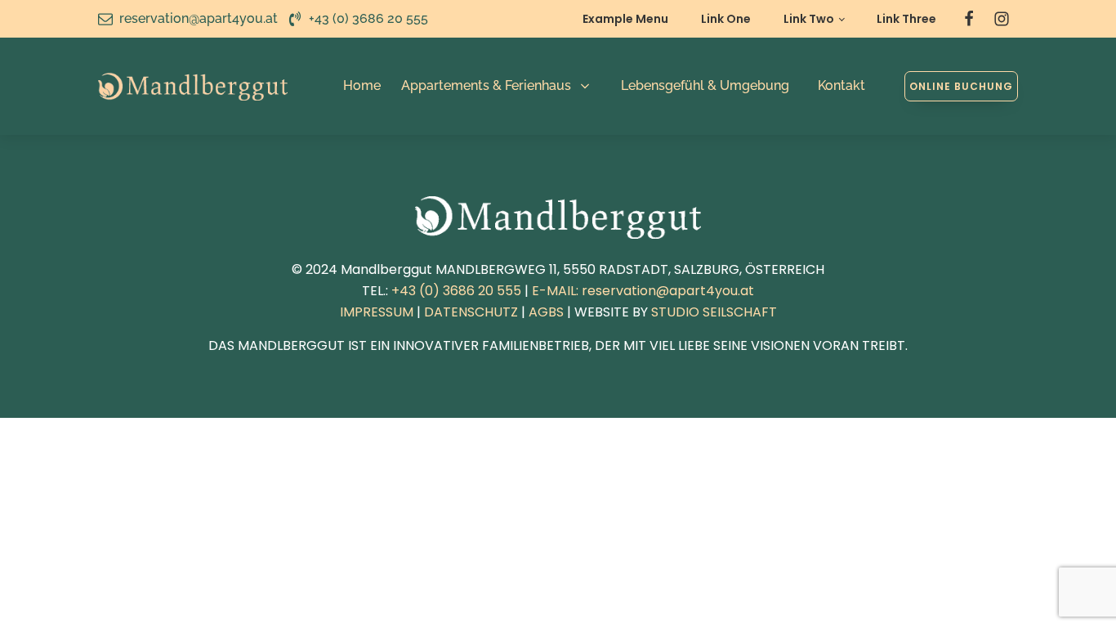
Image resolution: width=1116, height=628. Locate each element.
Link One (726, 19)
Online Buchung (961, 86)
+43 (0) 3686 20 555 (456, 290)
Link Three (906, 19)
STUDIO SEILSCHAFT (714, 312)
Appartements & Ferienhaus (486, 85)
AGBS (546, 312)
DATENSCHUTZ (471, 312)
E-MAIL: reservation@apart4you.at (643, 290)
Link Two (808, 19)
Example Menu (625, 19)
